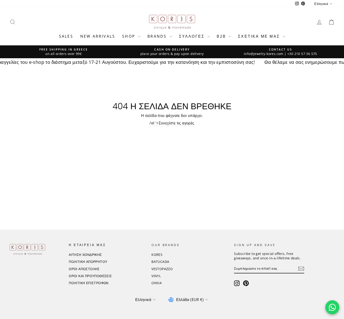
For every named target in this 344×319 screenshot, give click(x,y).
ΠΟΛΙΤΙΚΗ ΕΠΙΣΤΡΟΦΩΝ (89, 283)
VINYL (156, 276)
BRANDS (157, 36)
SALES (66, 36)
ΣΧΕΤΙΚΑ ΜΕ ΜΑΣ (260, 36)
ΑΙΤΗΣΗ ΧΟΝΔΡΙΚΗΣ (85, 254)
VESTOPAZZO (162, 269)
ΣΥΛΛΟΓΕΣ (192, 36)
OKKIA (156, 283)
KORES (156, 254)
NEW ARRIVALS (97, 36)
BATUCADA (160, 261)
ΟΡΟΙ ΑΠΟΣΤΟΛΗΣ (84, 269)
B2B (222, 36)
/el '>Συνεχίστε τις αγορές (172, 123)
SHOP (129, 36)
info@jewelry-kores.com (263, 53)
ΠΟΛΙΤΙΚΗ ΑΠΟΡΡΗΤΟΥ (88, 261)
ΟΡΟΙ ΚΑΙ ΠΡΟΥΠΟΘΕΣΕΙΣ (90, 276)
